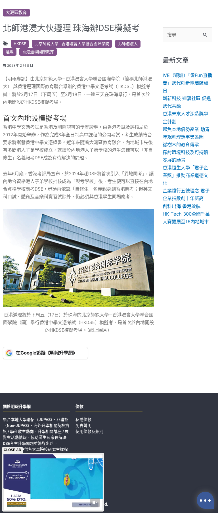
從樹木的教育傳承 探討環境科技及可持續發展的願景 (185, 152)
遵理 (10, 51)
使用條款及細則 (89, 431)
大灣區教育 (16, 12)
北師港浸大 (128, 43)
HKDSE (20, 43)
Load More (109, 377)
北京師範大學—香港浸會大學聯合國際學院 (72, 43)
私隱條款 (83, 419)
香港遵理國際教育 (38, 51)
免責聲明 (83, 425)
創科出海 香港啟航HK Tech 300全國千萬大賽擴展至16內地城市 (186, 213)
